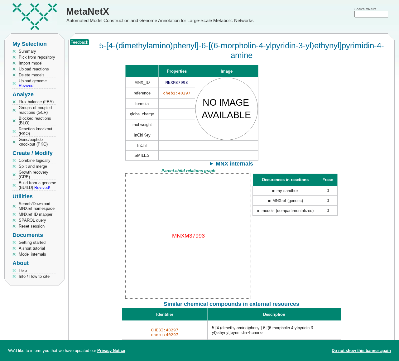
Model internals (32, 254)
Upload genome (33, 83)
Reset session (32, 226)
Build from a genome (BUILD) (37, 185)
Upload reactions (34, 69)
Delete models (32, 75)
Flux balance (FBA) (36, 101)
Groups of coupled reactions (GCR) (35, 110)
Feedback (79, 42)
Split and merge (33, 166)
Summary (27, 51)
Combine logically (34, 160)
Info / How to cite (34, 276)
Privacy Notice (111, 350)
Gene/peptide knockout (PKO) (33, 142)
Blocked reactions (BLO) (35, 120)
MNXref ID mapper (35, 214)
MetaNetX (87, 11)
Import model (30, 63)
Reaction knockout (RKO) (35, 131)
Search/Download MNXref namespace (37, 206)
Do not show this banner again (361, 350)
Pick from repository (37, 57)
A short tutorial (32, 248)
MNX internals (234, 164)
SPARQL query (32, 220)
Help (23, 270)
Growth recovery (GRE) (33, 174)
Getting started (32, 242)
